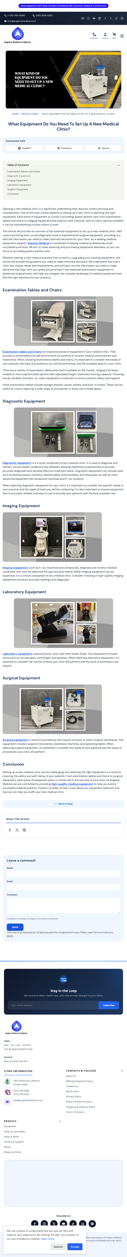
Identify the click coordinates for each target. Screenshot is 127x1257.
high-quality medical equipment (72, 784)
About (7, 1146)
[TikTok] (116, 18)
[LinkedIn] (99, 18)
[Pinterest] (122, 18)
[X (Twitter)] (110, 18)
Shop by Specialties (14, 1131)
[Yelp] (105, 18)
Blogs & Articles (12, 1152)
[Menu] (122, 36)
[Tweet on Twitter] (17, 830)
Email (10, 881)
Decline (58, 1246)
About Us (71, 1076)
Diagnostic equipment (17, 463)
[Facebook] (82, 18)
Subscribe (108, 1005)
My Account (72, 1091)
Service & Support (14, 1141)
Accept (75, 1246)
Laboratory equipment (17, 653)
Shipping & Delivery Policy (80, 1106)
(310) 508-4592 (21, 1094)
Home (15, 114)
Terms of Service (103, 932)
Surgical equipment (15, 740)
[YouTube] (94, 18)
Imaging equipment (15, 567)
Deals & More (11, 1136)
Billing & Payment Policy (79, 1081)
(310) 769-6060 (21, 1090)
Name (10, 868)
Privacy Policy (79, 932)
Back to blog (66, 803)
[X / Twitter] (54, 1223)
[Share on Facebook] (9, 830)
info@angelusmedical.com (28, 1100)
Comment (12, 894)
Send (15, 927)
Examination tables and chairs (22, 351)
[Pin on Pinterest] (24, 830)
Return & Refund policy (79, 1101)
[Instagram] (88, 18)
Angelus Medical (38, 243)
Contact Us (72, 1086)
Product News (30, 114)
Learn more (47, 1238)
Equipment (10, 1126)
